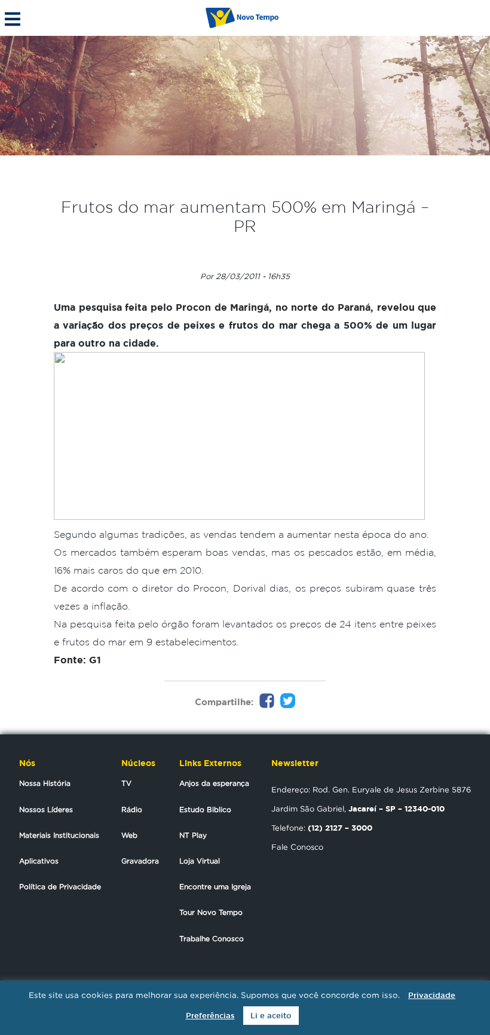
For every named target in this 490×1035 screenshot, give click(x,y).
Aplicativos (39, 861)
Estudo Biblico (205, 809)
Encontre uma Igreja (215, 886)
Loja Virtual (199, 861)
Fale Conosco (297, 847)
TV (126, 783)
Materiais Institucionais (59, 835)
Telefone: (321, 827)
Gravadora (140, 861)
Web (129, 835)
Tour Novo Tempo (211, 912)
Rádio (131, 809)
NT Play (193, 835)
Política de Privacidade (60, 886)
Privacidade (431, 995)
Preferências (210, 1015)
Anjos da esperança (214, 783)
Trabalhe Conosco (211, 938)
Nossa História (45, 783)
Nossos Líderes (46, 809)
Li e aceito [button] (271, 1015)
